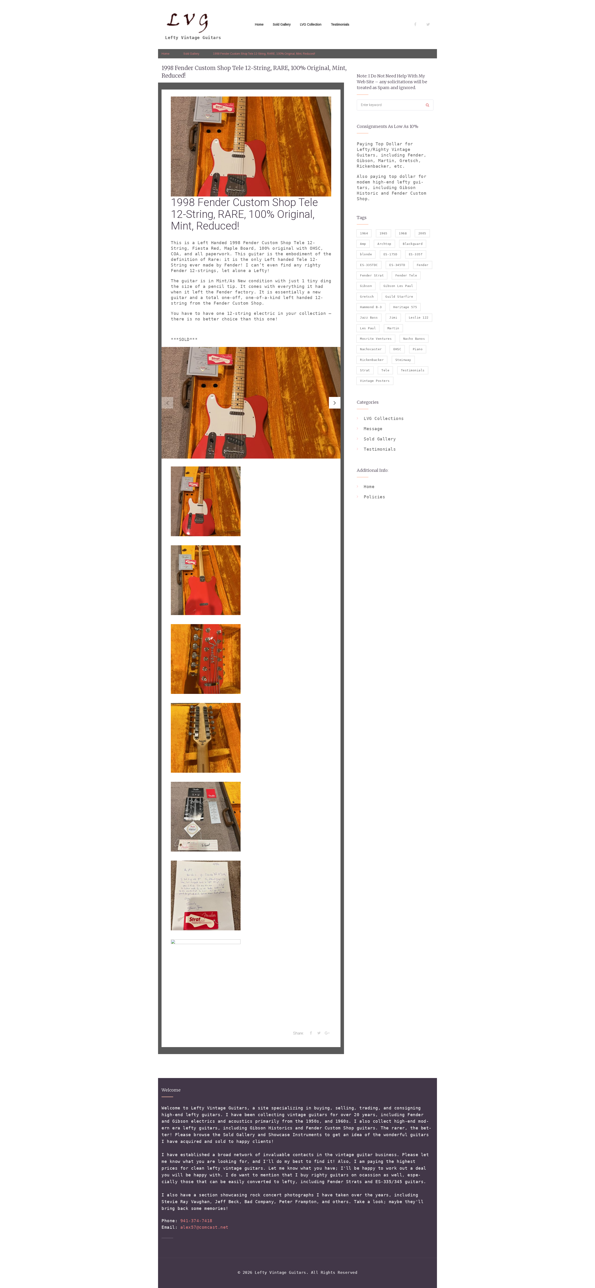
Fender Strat (372, 275)
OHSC (397, 349)
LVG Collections (384, 418)
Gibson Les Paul (398, 286)
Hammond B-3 (371, 307)
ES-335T (416, 254)
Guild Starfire (399, 296)
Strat (365, 370)
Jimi (393, 317)
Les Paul (368, 328)
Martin (393, 328)
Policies (374, 496)
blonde (366, 254)
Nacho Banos (414, 338)
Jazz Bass (369, 317)
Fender (423, 265)
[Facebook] (415, 24)
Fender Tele (406, 275)
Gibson (366, 286)
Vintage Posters (375, 381)
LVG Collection (310, 24)
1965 (383, 233)
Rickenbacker (372, 360)
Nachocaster (371, 349)
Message (373, 428)
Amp (363, 244)
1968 (403, 233)
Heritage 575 (405, 307)
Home (259, 24)
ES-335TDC (369, 265)
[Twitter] (428, 24)
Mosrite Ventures (376, 338)
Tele (385, 370)
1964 (364, 233)
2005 (422, 233)
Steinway (403, 360)
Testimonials (340, 24)
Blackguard (413, 244)
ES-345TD (397, 265)
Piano (418, 349)
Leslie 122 (419, 317)
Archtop (384, 244)
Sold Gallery (282, 24)
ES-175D (390, 254)
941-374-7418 (196, 1220)
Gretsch (367, 296)
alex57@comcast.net (204, 1227)
